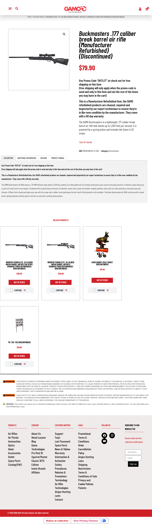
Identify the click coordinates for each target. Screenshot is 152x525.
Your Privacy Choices (85, 520)
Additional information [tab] (26, 158)
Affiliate (35, 472)
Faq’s (57, 437)
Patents (82, 488)
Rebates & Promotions (61, 474)
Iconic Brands (38, 468)
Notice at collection (57, 520)
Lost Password (62, 441)
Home (29, 16)
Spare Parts (14, 460)
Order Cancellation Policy (84, 449)
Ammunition (14, 441)
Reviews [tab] (44, 158)
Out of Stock (19, 282)
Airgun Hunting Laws (62, 493)
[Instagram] (112, 435)
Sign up (133, 464)
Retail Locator (38, 437)
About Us (36, 433)
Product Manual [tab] (57, 158)
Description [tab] (8, 158)
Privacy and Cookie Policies (85, 482)
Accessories (14, 453)
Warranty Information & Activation (62, 456)
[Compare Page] (26, 290)
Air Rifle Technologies (61, 486)
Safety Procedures (61, 466)
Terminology (61, 480)
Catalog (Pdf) (15, 464)
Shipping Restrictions (84, 466)
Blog (33, 441)
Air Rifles (12, 433)
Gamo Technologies (38, 447)
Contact (59, 499)
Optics (11, 445)
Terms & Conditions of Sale (87, 474)
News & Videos (62, 449)
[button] (10, 8)
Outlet (11, 457)
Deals (11, 449)
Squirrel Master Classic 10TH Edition (39, 460)
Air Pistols (13, 437)
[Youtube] (104, 441)
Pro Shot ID (37, 453)
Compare (18, 290)
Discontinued (39, 16)
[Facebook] (104, 435)
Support (59, 433)
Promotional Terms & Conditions (84, 437)
